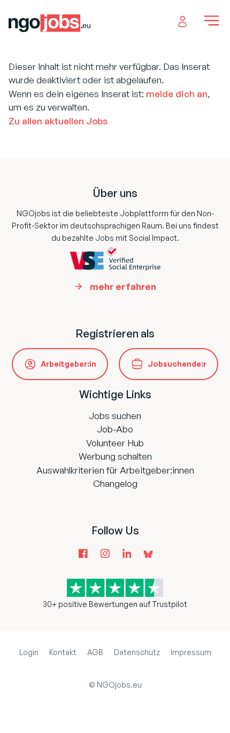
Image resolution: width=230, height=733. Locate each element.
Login (29, 652)
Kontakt (62, 652)
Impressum (191, 652)
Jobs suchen (115, 415)
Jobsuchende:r (177, 363)
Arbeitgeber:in (68, 363)
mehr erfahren (123, 286)
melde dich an (177, 93)
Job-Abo (115, 429)
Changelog (115, 483)
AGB (95, 652)
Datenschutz (137, 652)
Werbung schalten (115, 456)
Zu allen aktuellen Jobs (58, 121)
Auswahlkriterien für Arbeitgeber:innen (115, 470)
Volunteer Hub (115, 442)
